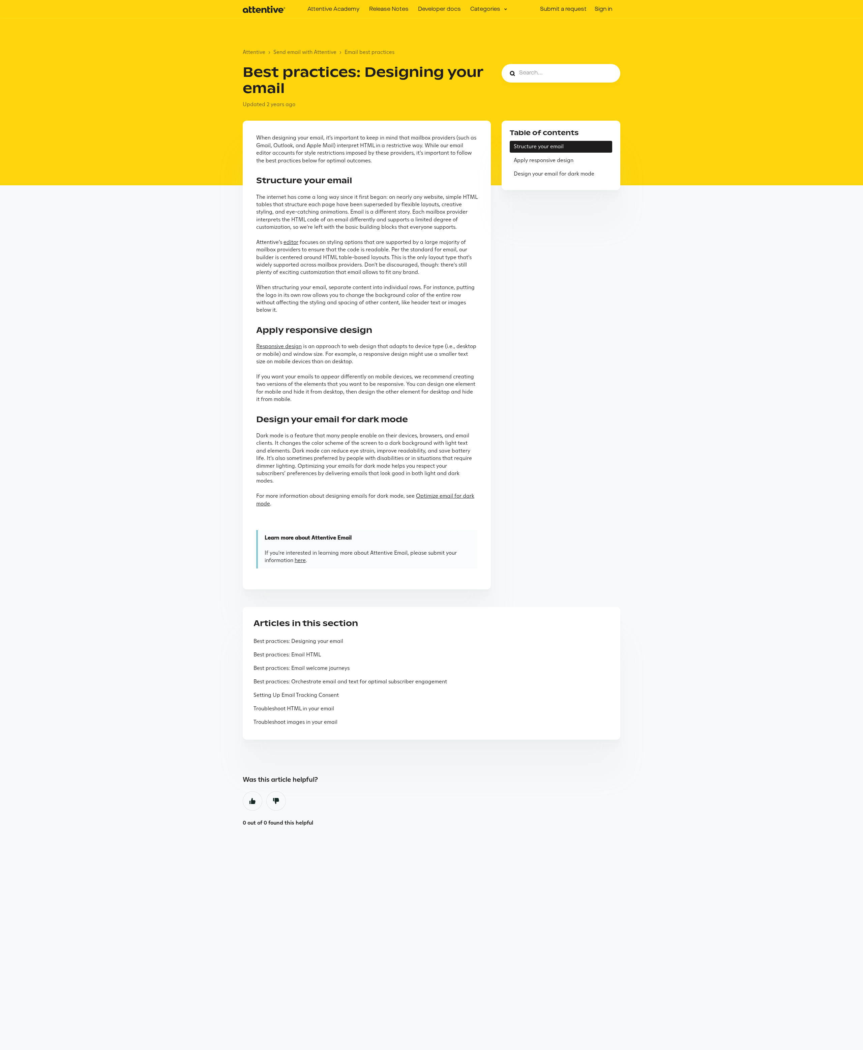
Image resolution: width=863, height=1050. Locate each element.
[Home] (264, 9)
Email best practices (369, 52)
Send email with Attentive (304, 52)
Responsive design (279, 346)
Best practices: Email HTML (287, 654)
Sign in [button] (603, 9)
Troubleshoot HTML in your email (294, 708)
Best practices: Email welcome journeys (302, 668)
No (276, 801)
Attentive (254, 52)
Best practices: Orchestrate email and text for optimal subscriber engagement (350, 681)
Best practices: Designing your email (298, 641)
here (300, 560)
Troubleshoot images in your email (295, 721)
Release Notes (389, 9)
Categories (486, 9)
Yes (252, 801)
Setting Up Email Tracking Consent (296, 695)
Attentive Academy (333, 9)
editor (291, 242)
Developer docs (439, 9)
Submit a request (563, 9)
